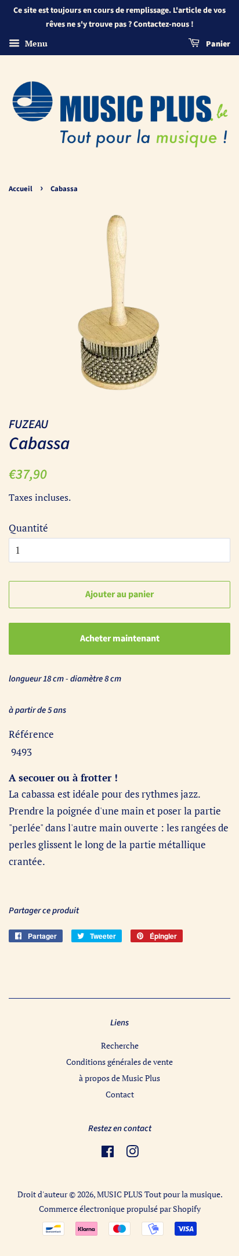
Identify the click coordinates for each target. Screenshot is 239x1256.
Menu (35, 43)
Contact (120, 1094)
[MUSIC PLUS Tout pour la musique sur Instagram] (132, 1153)
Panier (217, 44)
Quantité (28, 527)
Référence (31, 734)
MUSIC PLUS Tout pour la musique (158, 1194)
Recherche (120, 1045)
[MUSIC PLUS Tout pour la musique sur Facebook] (107, 1153)
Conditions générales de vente (119, 1061)
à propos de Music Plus (119, 1077)
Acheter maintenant (120, 638)
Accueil (20, 189)
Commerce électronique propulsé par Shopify (120, 1208)
